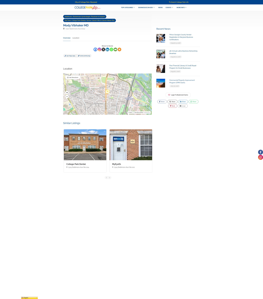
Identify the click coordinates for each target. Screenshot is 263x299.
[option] (85, 152)
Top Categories (127, 7)
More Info (181, 7)
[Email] (115, 49)
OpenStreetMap (138, 112)
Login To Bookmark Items (179, 95)
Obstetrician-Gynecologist (81, 16)
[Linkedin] (107, 49)
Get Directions (73, 77)
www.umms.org (85, 56)
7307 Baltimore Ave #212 (75, 29)
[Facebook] (95, 49)
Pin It (173, 106)
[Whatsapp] (111, 49)
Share (163, 101)
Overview (66, 38)
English (25, 297)
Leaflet (130, 112)
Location (75, 38)
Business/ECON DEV (145, 7)
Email (183, 106)
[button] (67, 92)
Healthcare (68, 16)
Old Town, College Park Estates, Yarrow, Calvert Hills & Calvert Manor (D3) (89, 20)
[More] (119, 49)
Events (168, 7)
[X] (103, 49)
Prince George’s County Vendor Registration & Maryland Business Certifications (181, 37)
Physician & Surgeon (98, 16)
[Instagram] (99, 49)
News (160, 7)
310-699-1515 (70, 56)
